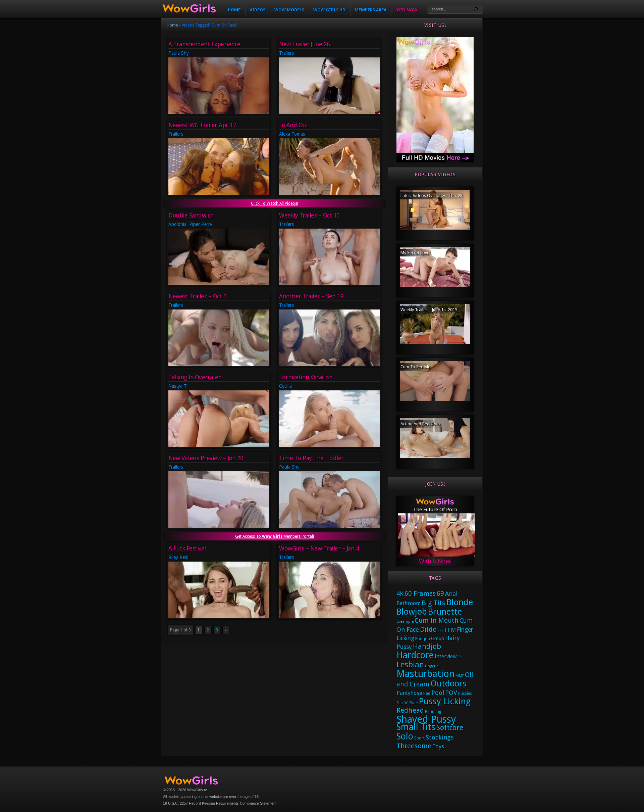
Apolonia (177, 224)
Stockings (440, 737)
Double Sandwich (191, 215)
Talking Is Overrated (195, 377)
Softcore (449, 727)
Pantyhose (409, 693)
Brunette (445, 612)
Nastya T (177, 386)
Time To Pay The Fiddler (311, 458)
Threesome (413, 746)
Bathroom (408, 604)
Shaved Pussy (426, 719)
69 (440, 594)
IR (459, 657)
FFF (441, 630)
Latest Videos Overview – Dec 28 (431, 195)
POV (451, 693)
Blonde (459, 602)
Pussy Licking (445, 701)
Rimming (433, 711)
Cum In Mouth (437, 620)
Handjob (427, 646)
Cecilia (285, 386)
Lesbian (410, 664)
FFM (450, 629)
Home (234, 9)
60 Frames (420, 594)
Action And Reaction (419, 423)
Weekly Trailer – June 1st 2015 (428, 309)
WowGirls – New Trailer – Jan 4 (319, 548)
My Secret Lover (415, 252)
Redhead (410, 710)
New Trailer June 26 (304, 44)
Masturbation (425, 673)
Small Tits (415, 727)
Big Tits (433, 603)
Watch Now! (435, 561)
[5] (435, 161)
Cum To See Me (415, 366)
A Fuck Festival (187, 548)
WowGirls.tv (197, 790)
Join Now (406, 9)
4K (400, 593)
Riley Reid (178, 557)
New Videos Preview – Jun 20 (206, 458)
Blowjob (411, 612)
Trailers (286, 53)
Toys (438, 746)
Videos (257, 9)
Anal (451, 593)
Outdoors (448, 683)
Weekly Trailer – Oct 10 (309, 215)
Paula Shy (178, 53)
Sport (419, 738)
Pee (426, 693)
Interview (446, 657)
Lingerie (431, 666)
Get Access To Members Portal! (274, 536)
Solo (404, 736)
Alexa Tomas (292, 134)
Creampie (405, 621)
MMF (459, 676)
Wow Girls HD (329, 9)
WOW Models (289, 9)
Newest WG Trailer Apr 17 (202, 125)
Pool (437, 692)
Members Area (370, 9)
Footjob (422, 638)
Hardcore (415, 655)
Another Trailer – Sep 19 (311, 296)
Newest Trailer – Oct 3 (197, 296)
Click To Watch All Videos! (274, 203)
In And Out (293, 125)
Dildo (428, 629)
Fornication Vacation (305, 377)
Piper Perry (200, 224)
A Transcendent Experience (204, 44)
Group (437, 638)
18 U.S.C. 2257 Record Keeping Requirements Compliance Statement (219, 803)
